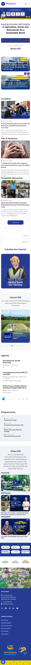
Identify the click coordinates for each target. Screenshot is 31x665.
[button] (7, 346)
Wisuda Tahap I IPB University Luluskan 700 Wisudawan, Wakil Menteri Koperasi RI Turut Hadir (15, 125)
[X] (2, 608)
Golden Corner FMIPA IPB (9, 82)
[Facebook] (6, 608)
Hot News (24, 59)
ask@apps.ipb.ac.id (8, 604)
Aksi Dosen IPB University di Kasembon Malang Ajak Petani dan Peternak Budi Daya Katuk (15, 205)
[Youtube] (17, 608)
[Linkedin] (13, 608)
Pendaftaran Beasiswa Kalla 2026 (13, 425)
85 (19, 399)
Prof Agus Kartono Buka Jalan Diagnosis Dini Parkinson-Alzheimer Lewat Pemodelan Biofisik (15, 165)
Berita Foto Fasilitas (21, 77)
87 (27, 399)
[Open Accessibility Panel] (3, 662)
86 (23, 399)
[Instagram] (9, 608)
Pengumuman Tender (10, 420)
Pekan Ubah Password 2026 (12, 436)
